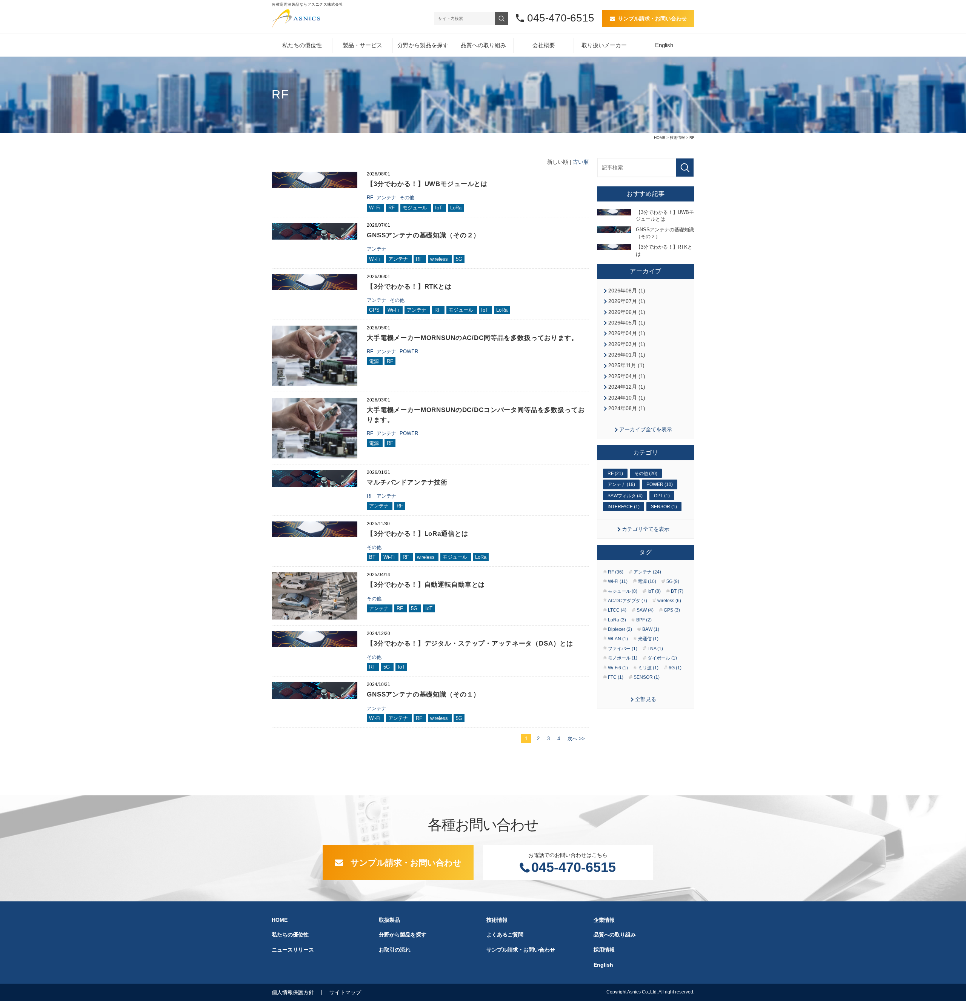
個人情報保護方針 (293, 992)
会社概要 (543, 45)
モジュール (416, 208)
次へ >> (576, 738)
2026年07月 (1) (626, 301)
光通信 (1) (648, 638)
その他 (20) (645, 473)
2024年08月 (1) (626, 408)
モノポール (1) (622, 658)
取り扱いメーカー (604, 45)
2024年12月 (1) (626, 387)
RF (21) (615, 473)
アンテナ (387, 197)
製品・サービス (362, 45)
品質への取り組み (483, 45)
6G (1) (675, 667)
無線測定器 (409, 155)
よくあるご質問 (504, 935)
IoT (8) (654, 591)
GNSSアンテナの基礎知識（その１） (423, 694)
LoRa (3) (617, 620)
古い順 (581, 162)
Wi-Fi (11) (618, 581)
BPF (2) (644, 620)
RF (371, 197)
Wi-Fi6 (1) (618, 667)
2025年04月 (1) (626, 376)
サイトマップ (345, 992)
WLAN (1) (618, 638)
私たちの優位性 (302, 45)
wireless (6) (669, 600)
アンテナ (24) (647, 572)
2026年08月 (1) (626, 291)
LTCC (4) (617, 610)
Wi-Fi (375, 208)
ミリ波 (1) (648, 667)
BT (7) (677, 591)
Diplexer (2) (620, 629)
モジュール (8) (622, 591)
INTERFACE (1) (624, 506)
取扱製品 (389, 920)
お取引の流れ (395, 950)
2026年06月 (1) (626, 312)
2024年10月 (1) (626, 398)
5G (459, 259)
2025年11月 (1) (626, 365)
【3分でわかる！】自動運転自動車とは (426, 584)
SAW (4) (645, 610)
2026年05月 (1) (626, 323)
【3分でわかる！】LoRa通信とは (417, 533)
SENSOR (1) (664, 506)
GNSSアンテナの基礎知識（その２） (423, 235)
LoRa (455, 208)
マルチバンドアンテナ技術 (407, 482)
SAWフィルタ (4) (625, 495)
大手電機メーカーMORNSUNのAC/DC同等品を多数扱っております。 (472, 337)
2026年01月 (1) (626, 355)
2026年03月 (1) (626, 344)
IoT (439, 208)
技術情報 (677, 137)
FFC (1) (615, 677)
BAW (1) (650, 629)
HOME (659, 137)
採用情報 (604, 950)
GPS (375, 310)
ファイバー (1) (622, 648)
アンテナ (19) (621, 484)
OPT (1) (662, 495)
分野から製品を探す (422, 45)
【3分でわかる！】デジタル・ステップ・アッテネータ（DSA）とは (470, 643)
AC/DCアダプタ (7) (627, 600)
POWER (409, 351)
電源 (374, 361)
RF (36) (615, 572)
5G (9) (672, 581)
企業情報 (604, 920)
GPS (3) (672, 610)
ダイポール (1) (662, 658)
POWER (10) (659, 484)
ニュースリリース (293, 950)
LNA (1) (655, 648)
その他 (407, 197)
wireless (439, 259)
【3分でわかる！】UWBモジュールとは (427, 184)
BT (373, 557)
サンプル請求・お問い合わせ (652, 18)
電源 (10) (647, 581)
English (664, 45)
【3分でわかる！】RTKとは (409, 286)
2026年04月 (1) (626, 333)
